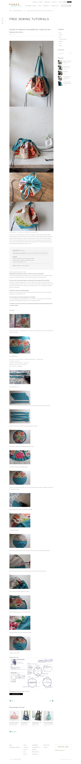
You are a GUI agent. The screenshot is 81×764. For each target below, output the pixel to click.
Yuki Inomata (22, 250)
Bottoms (61, 41)
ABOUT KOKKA (46, 745)
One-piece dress (62, 39)
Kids (60, 36)
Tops (60, 43)
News (24, 751)
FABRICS (40, 1)
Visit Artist (25, 749)
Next (50, 700)
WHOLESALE (54, 1)
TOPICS (24, 745)
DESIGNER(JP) (46, 5)
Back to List (14, 731)
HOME (10, 10)
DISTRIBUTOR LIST (55, 5)
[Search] (70, 5)
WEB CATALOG (47, 1)
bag (24, 10)
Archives (25, 754)
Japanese (65, 1)
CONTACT (46, 747)
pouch (60, 34)
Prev (12, 700)
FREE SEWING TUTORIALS (17, 10)
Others (60, 45)
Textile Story (25, 747)
